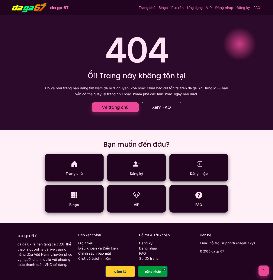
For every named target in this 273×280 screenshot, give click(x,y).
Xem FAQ (161, 107)
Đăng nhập (224, 8)
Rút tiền (177, 8)
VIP (209, 8)
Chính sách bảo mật (94, 253)
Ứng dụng (195, 8)
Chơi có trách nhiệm (94, 258)
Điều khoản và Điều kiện (98, 248)
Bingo (163, 8)
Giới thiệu (85, 243)
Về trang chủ (115, 107)
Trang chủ (147, 8)
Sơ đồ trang (148, 258)
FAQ (256, 8)
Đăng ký (243, 8)
